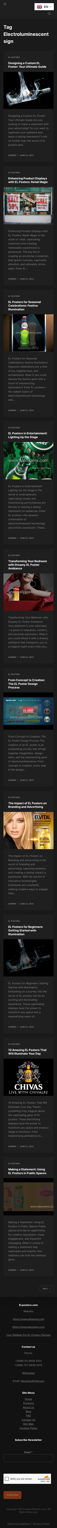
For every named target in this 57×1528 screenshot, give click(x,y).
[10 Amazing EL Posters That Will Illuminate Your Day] (28, 1077)
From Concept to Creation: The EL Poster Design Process (26, 683)
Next (45, 1289)
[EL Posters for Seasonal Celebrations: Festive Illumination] (28, 333)
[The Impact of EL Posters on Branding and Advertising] (28, 830)
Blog (28, 1411)
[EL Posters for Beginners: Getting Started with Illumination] (28, 958)
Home (28, 1399)
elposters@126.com (32, 1381)
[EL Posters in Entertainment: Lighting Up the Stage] (28, 460)
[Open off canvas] (4, 4)
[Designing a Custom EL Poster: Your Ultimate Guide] (28, 90)
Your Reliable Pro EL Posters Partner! (28, 1335)
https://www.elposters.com (28, 1327)
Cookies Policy (28, 1428)
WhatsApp (28, 1373)
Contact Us (28, 1419)
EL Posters (14, 57)
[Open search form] (49, 13)
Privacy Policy (41, 1523)
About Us (28, 1407)
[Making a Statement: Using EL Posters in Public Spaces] (28, 1196)
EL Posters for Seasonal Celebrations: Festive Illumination (24, 305)
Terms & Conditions (19, 1523)
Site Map (28, 1423)
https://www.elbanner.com (28, 1319)
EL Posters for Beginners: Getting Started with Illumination (25, 930)
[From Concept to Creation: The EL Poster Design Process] (28, 711)
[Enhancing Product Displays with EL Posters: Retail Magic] (28, 205)
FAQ (28, 1415)
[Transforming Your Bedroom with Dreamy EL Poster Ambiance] (28, 592)
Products (28, 1403)
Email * (28, 1452)
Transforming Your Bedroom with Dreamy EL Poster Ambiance (27, 564)
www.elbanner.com (35, 1509)
